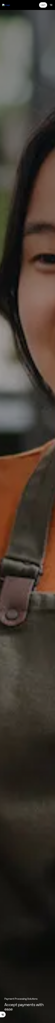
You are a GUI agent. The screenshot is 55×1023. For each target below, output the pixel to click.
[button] (43, 5)
